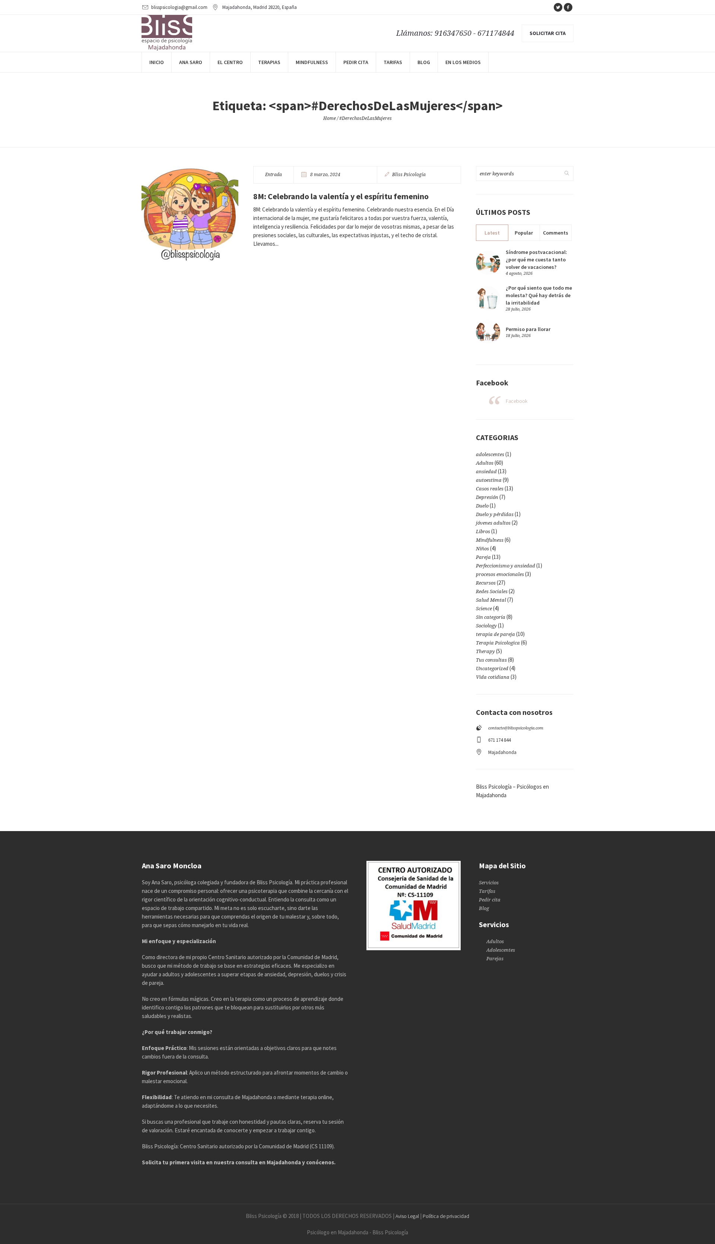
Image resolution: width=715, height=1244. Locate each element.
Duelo (482, 506)
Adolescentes (500, 950)
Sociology (486, 626)
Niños (482, 548)
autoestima (489, 480)
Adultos (484, 463)
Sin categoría (490, 617)
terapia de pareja (495, 634)
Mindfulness (489, 540)
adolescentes (490, 454)
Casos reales (489, 488)
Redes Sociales (492, 591)
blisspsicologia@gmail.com (179, 7)
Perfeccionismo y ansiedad (505, 566)
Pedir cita (489, 900)
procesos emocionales (500, 574)
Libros (483, 531)
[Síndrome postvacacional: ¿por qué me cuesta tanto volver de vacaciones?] (488, 262)
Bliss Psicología (409, 174)
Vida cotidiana (492, 677)
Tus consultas (491, 660)
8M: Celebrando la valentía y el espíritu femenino (341, 196)
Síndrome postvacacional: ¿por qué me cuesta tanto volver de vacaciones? (536, 259)
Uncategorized (492, 668)
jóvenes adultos (493, 523)
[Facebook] (567, 7)
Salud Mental (491, 600)
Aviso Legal (407, 1216)
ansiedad (486, 471)
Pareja (483, 557)
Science (484, 608)
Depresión (487, 497)
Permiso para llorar (528, 329)
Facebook (516, 401)
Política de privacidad (446, 1216)
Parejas (494, 958)
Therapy (485, 651)
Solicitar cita (548, 33)
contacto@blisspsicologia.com (515, 728)
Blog (484, 908)
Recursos (486, 583)
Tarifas (487, 891)
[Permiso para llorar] (488, 331)
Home (329, 118)
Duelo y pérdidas (495, 514)
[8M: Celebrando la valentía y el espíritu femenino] (190, 214)
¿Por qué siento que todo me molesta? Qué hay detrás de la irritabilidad (539, 295)
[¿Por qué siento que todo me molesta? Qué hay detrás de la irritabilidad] (488, 297)
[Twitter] (557, 7)
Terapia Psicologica (498, 643)
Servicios (489, 882)
